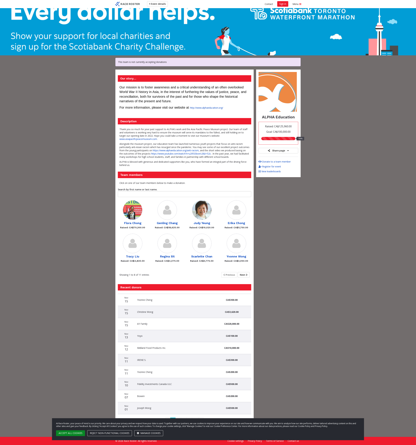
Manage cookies (150, 433)
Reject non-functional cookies (109, 433)
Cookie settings (236, 440)
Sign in (282, 3)
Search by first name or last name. (137, 189)
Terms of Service (275, 440)
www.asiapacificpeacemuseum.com (138, 139)
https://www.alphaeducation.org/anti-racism (176, 150)
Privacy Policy (255, 440)
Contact (269, 4)
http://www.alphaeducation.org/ (206, 107)
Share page (279, 150)
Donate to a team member (276, 161)
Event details (158, 3)
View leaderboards (271, 171)
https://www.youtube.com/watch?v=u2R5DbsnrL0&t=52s (181, 153)
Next (243, 274)
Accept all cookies (70, 433)
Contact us (293, 440)
